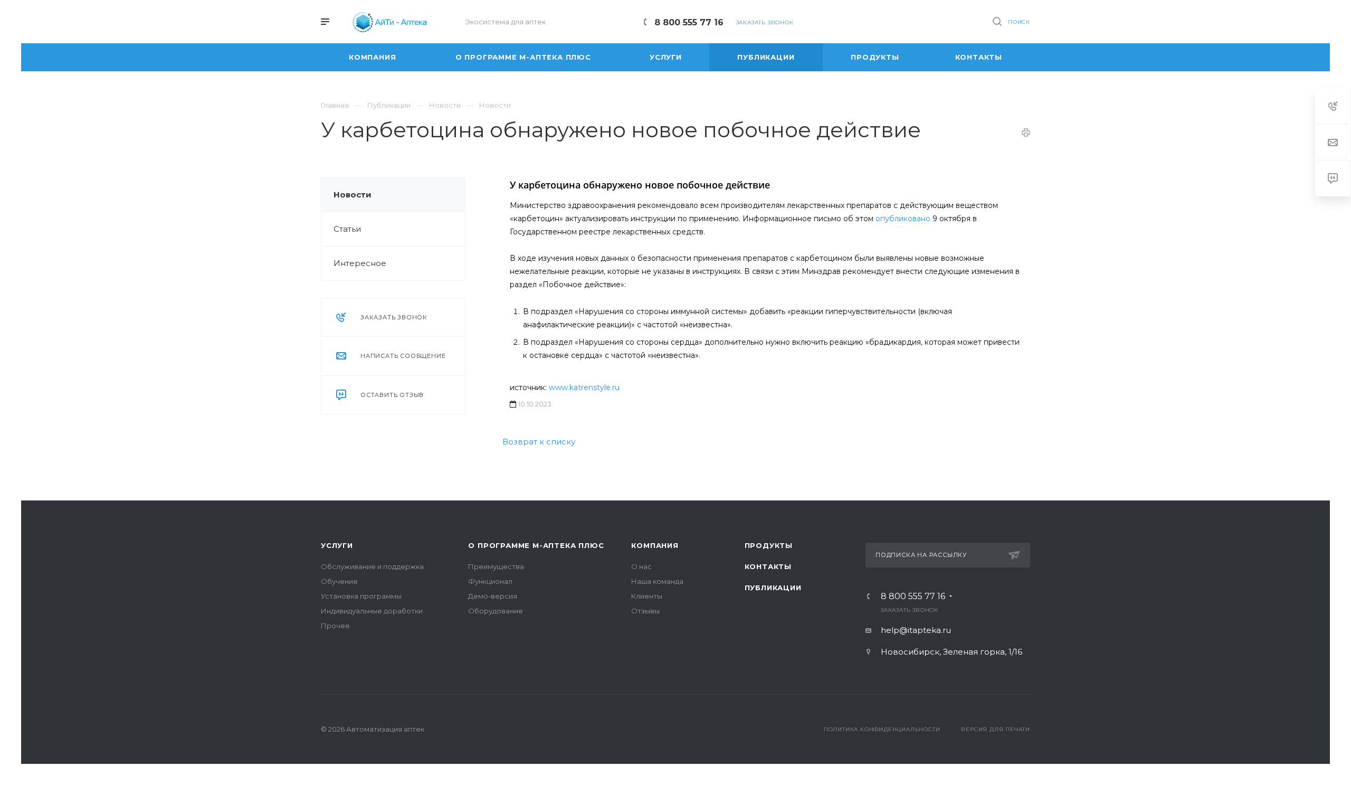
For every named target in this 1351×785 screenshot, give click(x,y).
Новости (353, 195)
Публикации (773, 587)
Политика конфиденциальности (882, 729)
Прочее (335, 625)
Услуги (337, 545)
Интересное (360, 263)
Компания (654, 545)
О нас (641, 566)
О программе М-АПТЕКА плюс (536, 545)
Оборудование (495, 611)
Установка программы (361, 596)
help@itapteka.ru (916, 630)
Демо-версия (492, 596)
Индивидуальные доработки (372, 611)
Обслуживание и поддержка (372, 566)
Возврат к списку (538, 442)
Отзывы (645, 611)
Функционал (490, 581)
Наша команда (657, 581)
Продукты (769, 545)
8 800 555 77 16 (689, 22)
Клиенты (646, 596)
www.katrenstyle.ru (584, 387)
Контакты (768, 566)
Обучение (339, 581)
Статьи (347, 229)
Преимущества (496, 566)
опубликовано (903, 218)
